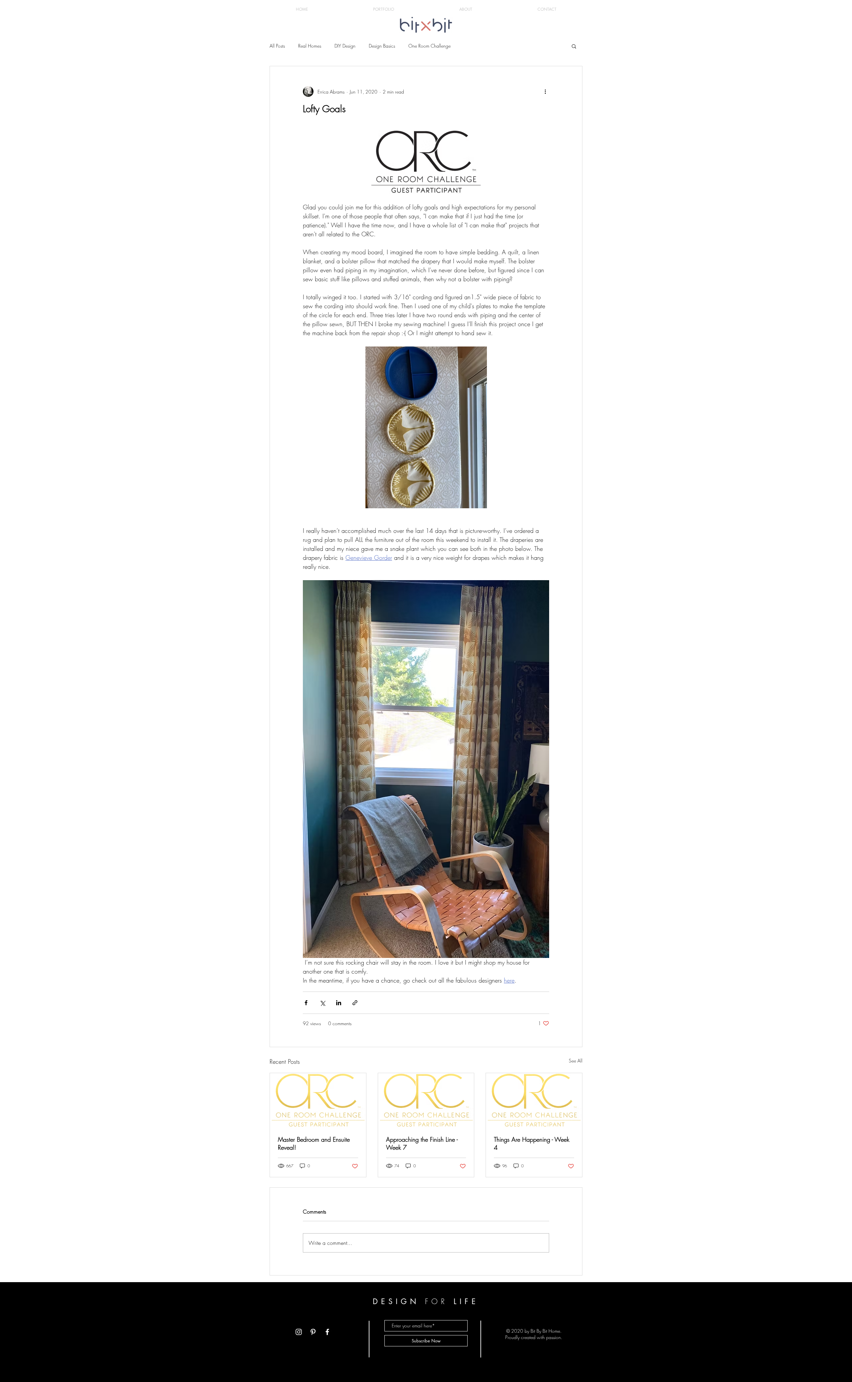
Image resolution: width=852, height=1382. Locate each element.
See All (575, 1060)
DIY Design (344, 46)
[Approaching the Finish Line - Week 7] (426, 1100)
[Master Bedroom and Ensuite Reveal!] (318, 1100)
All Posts (277, 46)
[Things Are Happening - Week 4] (534, 1100)
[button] (574, 46)
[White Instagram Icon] (299, 1332)
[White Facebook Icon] (327, 1332)
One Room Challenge (429, 46)
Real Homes (309, 46)
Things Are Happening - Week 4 (531, 1143)
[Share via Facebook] (306, 1003)
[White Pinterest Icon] (313, 1332)
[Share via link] (355, 1003)
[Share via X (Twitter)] (322, 1003)
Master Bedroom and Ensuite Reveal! (314, 1143)
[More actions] (545, 92)
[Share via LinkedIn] (338, 1003)
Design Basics (382, 46)
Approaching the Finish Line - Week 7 (422, 1143)
